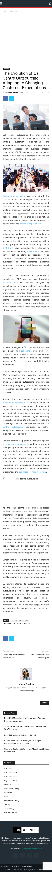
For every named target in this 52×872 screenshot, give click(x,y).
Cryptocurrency (10, 780)
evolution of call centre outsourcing (17, 623)
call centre (26, 351)
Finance (7, 784)
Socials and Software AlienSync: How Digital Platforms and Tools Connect (22, 742)
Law (6, 796)
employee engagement (17, 444)
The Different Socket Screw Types (40, 656)
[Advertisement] (26, 40)
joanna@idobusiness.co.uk (31, 849)
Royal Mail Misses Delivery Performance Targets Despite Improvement (24, 719)
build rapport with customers (32, 472)
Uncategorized (10, 812)
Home (5, 12)
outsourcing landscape (14, 402)
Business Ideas (10, 772)
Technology (9, 808)
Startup (7, 804)
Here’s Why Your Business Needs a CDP (14, 656)
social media (33, 251)
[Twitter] (11, 98)
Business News (10, 776)
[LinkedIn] (22, 855)
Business (13, 12)
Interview (8, 792)
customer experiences (30, 223)
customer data (10, 282)
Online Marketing (11, 800)
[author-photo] (26, 680)
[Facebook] (5, 98)
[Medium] (29, 855)
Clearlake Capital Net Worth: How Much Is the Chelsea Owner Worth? (26, 750)
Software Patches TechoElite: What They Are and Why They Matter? (25, 727)
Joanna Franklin (11, 92)
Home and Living (11, 788)
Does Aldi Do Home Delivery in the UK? (20, 735)
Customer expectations (14, 196)
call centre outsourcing (19, 620)
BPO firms (8, 248)
